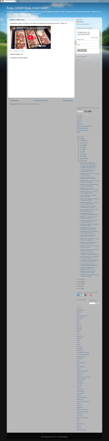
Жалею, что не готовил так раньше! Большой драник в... (88, 163)
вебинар (79, 311)
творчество (80, 399)
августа (82, 145)
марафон (79, 338)
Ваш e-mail (80, 39)
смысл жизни (80, 393)
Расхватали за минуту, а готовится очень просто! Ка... (89, 246)
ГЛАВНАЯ (79, 118)
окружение (80, 358)
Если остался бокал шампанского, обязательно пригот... (89, 275)
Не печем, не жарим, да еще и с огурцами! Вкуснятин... (89, 221)
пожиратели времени (83, 370)
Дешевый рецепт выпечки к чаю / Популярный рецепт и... (89, 210)
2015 (80, 288)
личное (79, 334)
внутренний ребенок (82, 315)
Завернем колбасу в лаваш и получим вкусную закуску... (88, 272)
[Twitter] (80, 295)
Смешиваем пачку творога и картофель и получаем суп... (88, 228)
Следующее (14, 100)
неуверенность (81, 356)
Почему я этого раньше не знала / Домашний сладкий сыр (89, 239)
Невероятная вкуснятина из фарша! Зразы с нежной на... (88, 178)
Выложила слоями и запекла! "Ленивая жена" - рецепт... (88, 206)
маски (78, 340)
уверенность (80, 407)
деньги (78, 320)
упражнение (80, 413)
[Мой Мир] (85, 295)
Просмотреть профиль (83, 24)
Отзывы (79, 122)
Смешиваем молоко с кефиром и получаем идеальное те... (89, 232)
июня (81, 149)
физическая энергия (82, 417)
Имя (78, 44)
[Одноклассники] (83, 295)
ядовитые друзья (81, 430)
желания (79, 326)
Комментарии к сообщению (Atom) (29, 104)
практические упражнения (84, 377)
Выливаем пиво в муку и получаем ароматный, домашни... (89, 181)
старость (79, 395)
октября (82, 140)
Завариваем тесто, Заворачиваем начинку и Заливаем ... (89, 185)
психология (80, 381)
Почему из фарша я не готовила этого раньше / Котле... (89, 192)
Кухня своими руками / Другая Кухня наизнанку (88, 196)
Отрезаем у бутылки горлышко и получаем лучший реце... (89, 243)
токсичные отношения (83, 401)
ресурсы (79, 387)
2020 (80, 138)
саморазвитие (80, 391)
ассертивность (81, 309)
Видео (78, 132)
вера (78, 314)
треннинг (79, 405)
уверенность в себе (82, 409)
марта (82, 156)
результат (79, 385)
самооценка (80, 389)
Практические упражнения (84, 126)
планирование (81, 366)
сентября (82, 143)
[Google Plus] (90, 295)
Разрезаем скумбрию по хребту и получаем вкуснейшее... (89, 203)
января (82, 160)
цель (78, 421)
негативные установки (83, 354)
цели (78, 419)
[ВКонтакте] (78, 295)
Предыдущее (68, 100)
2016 (80, 286)
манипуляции (80, 336)
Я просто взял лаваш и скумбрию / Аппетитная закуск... (89, 224)
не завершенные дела (83, 352)
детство (79, 324)
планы (78, 368)
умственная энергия (82, 411)
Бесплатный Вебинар (83, 130)
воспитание (80, 317)
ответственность (81, 362)
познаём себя (80, 373)
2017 (80, 284)
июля (81, 147)
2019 (80, 279)
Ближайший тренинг (82, 128)
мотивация (80, 348)
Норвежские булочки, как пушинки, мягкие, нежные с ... (89, 174)
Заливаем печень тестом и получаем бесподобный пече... (89, 264)
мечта (78, 342)
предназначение (81, 379)
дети (78, 322)
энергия (79, 427)
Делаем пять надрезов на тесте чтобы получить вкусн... (88, 217)
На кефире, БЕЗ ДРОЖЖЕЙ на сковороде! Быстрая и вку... (88, 167)
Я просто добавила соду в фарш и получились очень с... (89, 257)
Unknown (81, 21)
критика (79, 330)
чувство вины (80, 423)
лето (78, 332)
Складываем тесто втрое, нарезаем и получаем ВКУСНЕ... (89, 253)
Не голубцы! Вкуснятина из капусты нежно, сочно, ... (87, 170)
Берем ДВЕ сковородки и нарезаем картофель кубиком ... (89, 214)
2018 (80, 281)
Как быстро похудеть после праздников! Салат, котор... (88, 268)
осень (78, 360)
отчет (78, 364)
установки (79, 415)
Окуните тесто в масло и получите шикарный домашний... (89, 250)
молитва (79, 346)
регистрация (80, 383)
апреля (82, 154)
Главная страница (41, 100)
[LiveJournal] (88, 295)
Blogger (66, 436)
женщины (79, 328)
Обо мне (79, 120)
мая (81, 151)
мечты (78, 344)
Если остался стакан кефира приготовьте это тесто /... (88, 235)
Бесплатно (80, 124)
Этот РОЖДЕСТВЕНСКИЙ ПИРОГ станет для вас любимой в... (89, 261)
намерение (80, 350)
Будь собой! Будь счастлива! (27, 8)
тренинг (79, 403)
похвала (79, 375)
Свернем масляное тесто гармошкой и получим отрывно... (89, 188)
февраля (82, 158)
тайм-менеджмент (82, 397)
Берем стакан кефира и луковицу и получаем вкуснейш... (89, 199)
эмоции (79, 425)
